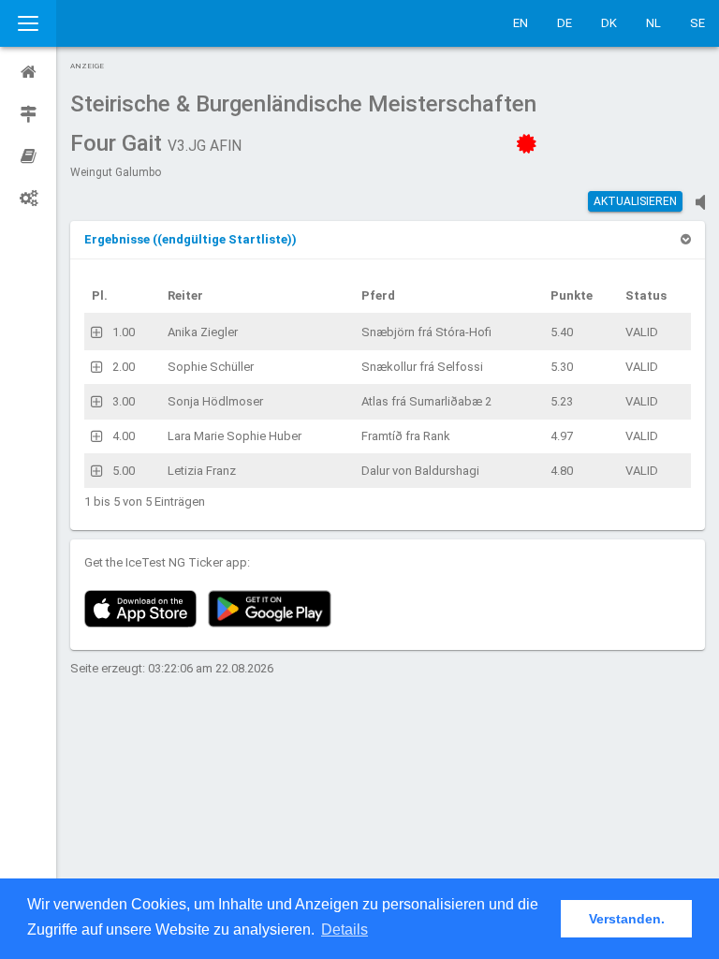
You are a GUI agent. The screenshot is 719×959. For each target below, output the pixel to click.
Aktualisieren (635, 201)
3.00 (123, 401)
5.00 (123, 471)
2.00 (123, 367)
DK (609, 23)
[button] (190, 239)
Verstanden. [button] (627, 918)
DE (564, 23)
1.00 (123, 332)
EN (520, 23)
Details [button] (344, 929)
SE (697, 23)
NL (653, 23)
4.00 (123, 436)
